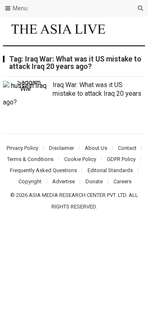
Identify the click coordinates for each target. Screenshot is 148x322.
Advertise (63, 181)
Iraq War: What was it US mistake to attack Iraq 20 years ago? (72, 93)
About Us (96, 148)
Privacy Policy (22, 148)
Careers (122, 181)
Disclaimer (61, 148)
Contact (127, 148)
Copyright (30, 181)
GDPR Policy (121, 159)
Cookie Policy (80, 159)
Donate (94, 181)
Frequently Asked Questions (43, 170)
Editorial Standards (110, 170)
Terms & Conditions (30, 159)
